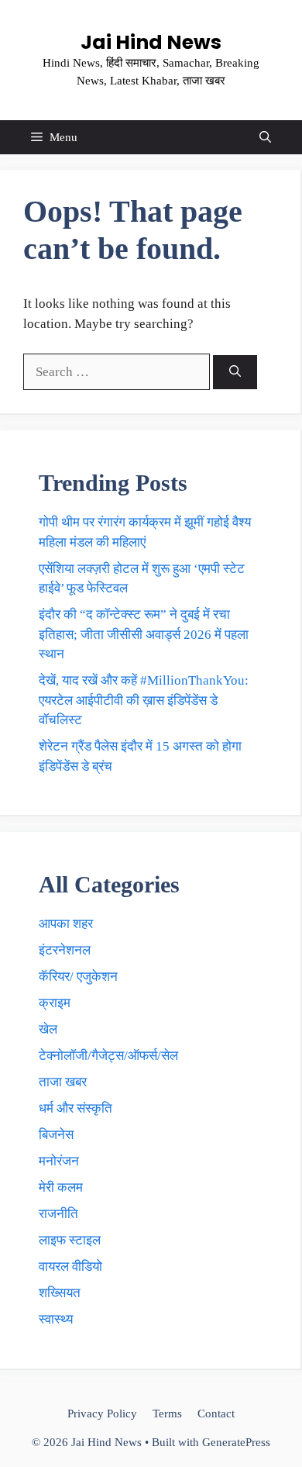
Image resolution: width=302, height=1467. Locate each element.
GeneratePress (236, 1442)
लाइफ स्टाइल (70, 1240)
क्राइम (54, 1003)
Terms (167, 1413)
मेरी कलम (61, 1187)
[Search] (235, 372)
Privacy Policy (102, 1413)
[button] (265, 137)
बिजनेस (56, 1134)
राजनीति (58, 1213)
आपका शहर (66, 923)
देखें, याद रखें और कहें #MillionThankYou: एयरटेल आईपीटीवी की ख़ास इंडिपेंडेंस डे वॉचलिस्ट (144, 700)
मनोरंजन (59, 1161)
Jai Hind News (151, 42)
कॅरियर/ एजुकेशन (78, 976)
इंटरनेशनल (65, 950)
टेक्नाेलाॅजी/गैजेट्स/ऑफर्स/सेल (108, 1055)
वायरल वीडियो (70, 1266)
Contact (216, 1413)
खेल (48, 1029)
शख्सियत (60, 1293)
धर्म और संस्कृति (75, 1108)
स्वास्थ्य (56, 1319)
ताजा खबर (63, 1082)
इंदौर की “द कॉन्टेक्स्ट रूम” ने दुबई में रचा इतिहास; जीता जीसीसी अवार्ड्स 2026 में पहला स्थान (144, 634)
